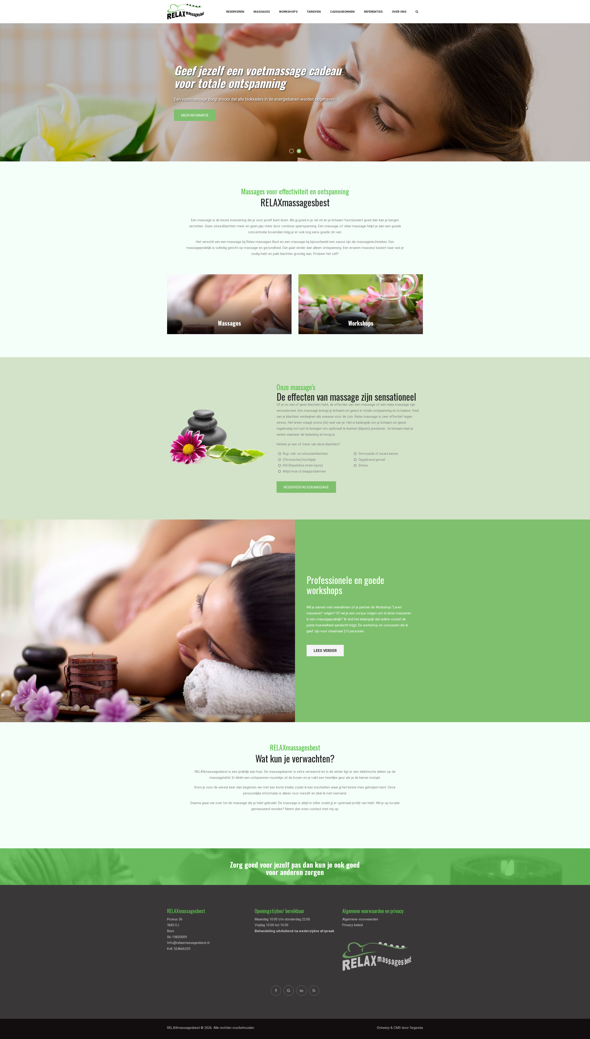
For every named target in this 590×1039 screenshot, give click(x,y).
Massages (262, 11)
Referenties (373, 11)
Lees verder (325, 650)
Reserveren (235, 11)
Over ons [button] (399, 11)
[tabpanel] (295, 92)
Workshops (288, 11)
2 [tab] (299, 151)
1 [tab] (291, 151)
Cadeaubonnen (342, 11)
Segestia (416, 1028)
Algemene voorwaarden (360, 919)
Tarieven (314, 11)
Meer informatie (195, 115)
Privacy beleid (352, 925)
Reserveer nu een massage (306, 487)
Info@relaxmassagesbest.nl (188, 943)
